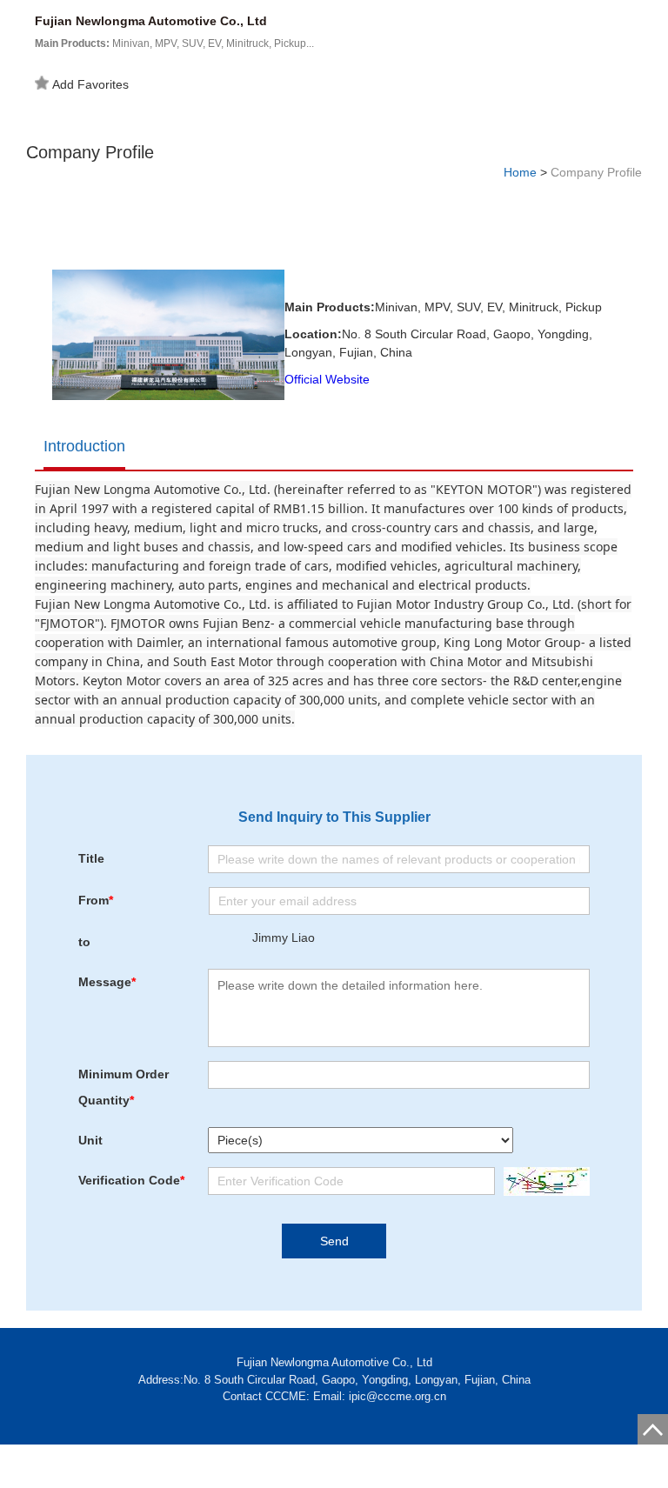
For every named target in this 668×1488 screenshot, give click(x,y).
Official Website (327, 379)
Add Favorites (90, 84)
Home (520, 172)
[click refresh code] (542, 1181)
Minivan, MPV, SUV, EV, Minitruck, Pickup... (174, 43)
